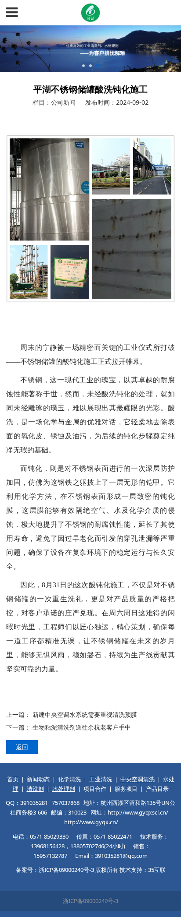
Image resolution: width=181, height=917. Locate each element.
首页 (12, 779)
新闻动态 (38, 779)
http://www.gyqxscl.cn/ (138, 812)
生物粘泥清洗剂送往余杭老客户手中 (82, 727)
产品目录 (157, 789)
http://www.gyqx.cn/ (91, 822)
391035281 (34, 803)
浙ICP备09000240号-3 (90, 901)
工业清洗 (100, 779)
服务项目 (126, 789)
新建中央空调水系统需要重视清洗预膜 (85, 714)
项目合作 (94, 789)
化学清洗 (69, 779)
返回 (22, 747)
